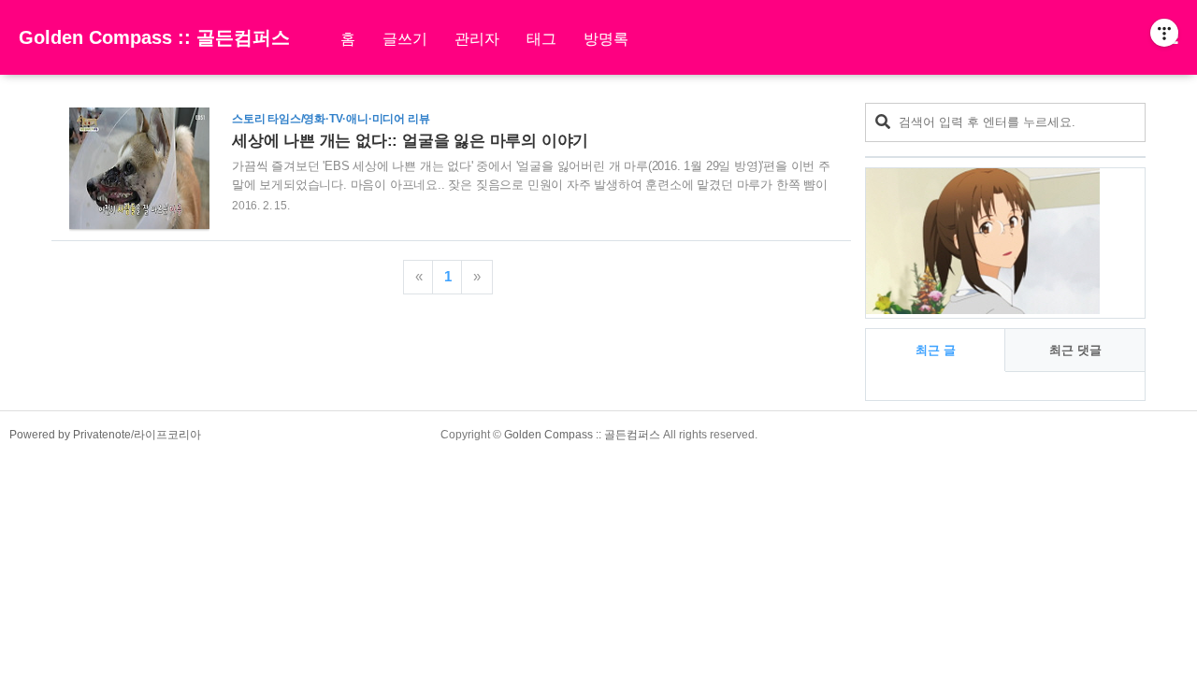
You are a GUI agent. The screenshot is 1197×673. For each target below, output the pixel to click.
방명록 (606, 39)
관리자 (476, 39)
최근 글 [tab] (936, 350)
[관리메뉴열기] (1164, 33)
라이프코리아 (167, 434)
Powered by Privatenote (70, 434)
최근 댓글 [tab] (1075, 350)
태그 (541, 39)
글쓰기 (404, 39)
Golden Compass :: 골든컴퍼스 (154, 37)
